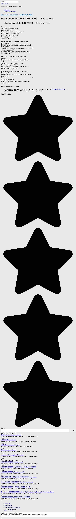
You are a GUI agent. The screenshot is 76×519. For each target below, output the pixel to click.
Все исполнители (9, 11)
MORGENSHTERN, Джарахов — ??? (12, 472)
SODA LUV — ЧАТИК (8, 440)
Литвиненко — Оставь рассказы (11, 435)
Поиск (3, 428)
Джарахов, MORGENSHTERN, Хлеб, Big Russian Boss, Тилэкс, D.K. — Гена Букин (27, 492)
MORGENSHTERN (26, 14)
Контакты (8, 506)
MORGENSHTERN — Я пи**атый (12, 462)
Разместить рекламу (12, 508)
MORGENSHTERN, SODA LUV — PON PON (15, 497)
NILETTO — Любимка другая (10, 445)
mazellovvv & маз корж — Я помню (12, 455)
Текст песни (4, 3)
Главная (6, 10)
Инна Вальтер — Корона (8, 450)
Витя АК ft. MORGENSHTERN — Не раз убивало (17, 482)
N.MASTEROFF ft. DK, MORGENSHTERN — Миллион (19, 477)
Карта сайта (18, 513)
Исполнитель (14, 14)
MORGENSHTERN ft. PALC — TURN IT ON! (15, 487)
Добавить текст (10, 510)
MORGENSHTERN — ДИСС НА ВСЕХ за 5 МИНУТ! (18, 467)
